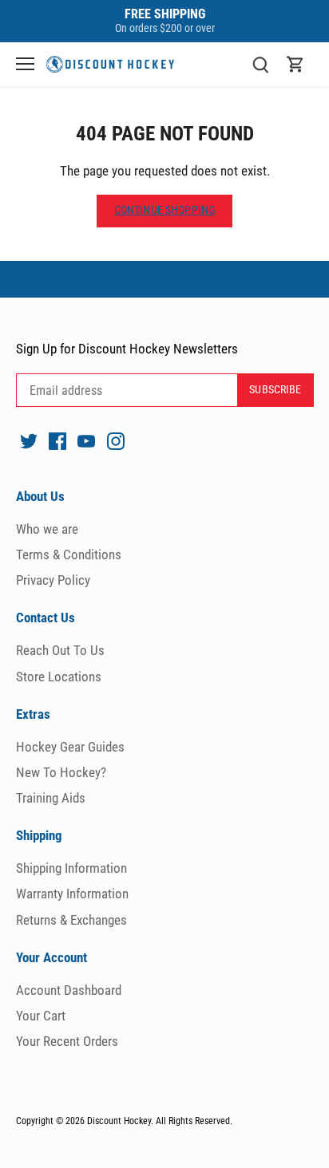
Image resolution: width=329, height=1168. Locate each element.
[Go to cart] (295, 64)
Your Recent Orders (67, 1041)
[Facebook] (57, 440)
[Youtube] (86, 440)
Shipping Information (71, 868)
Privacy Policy (53, 580)
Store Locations (58, 677)
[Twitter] (29, 440)
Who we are (47, 529)
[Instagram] (116, 440)
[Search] (260, 64)
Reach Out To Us (60, 650)
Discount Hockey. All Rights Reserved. (159, 1121)
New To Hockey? (61, 772)
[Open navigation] (25, 63)
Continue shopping (164, 210)
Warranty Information (72, 894)
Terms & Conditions (68, 554)
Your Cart (40, 1016)
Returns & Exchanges (71, 920)
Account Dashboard (68, 990)
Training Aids (50, 798)
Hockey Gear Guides (70, 747)
